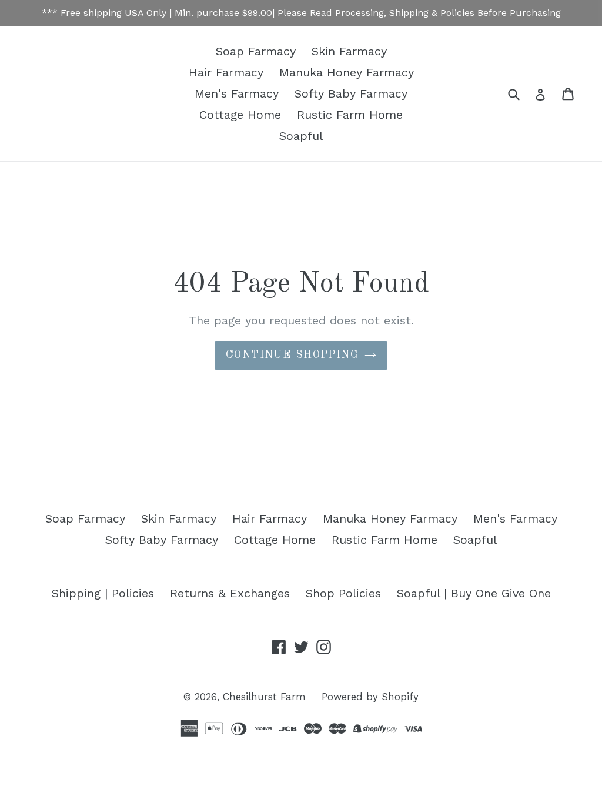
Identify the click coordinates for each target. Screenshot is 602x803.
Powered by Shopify (370, 696)
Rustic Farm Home (350, 115)
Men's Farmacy (237, 93)
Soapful (301, 136)
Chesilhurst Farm (264, 696)
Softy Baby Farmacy (351, 93)
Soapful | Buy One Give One (474, 593)
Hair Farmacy (226, 72)
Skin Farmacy (349, 51)
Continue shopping (292, 355)
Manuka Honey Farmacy (346, 72)
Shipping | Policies (103, 593)
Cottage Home (240, 115)
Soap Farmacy (256, 51)
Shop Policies (343, 593)
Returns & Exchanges (230, 593)
